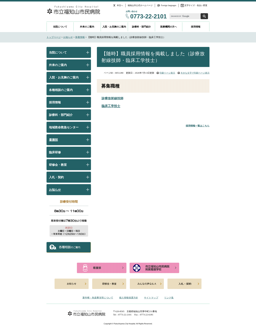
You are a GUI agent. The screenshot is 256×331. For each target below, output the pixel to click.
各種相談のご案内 (61, 89)
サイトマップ (151, 297)
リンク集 (169, 297)
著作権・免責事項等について (97, 297)
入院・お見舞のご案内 (114, 26)
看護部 (53, 139)
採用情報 (195, 26)
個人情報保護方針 (128, 297)
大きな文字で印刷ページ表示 (195, 73)
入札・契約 (56, 177)
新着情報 (80, 37)
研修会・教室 (58, 164)
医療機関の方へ (168, 26)
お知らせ (68, 37)
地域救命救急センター (64, 127)
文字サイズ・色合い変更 (195, 5)
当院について (60, 26)
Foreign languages (168, 5)
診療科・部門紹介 (141, 26)
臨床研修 (55, 152)
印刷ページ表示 (167, 73)
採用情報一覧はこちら (197, 125)
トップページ (54, 37)
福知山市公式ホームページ (140, 5)
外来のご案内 (87, 26)
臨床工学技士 (111, 106)
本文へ (120, 5)
